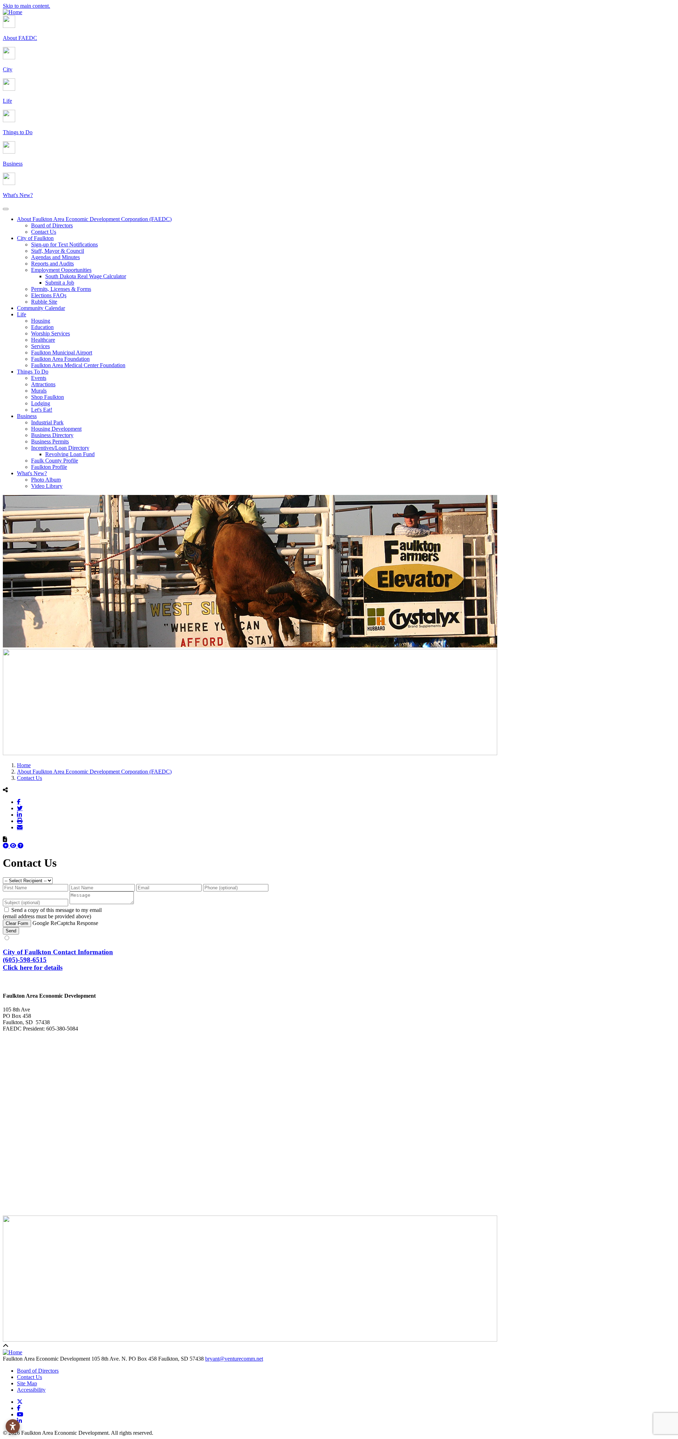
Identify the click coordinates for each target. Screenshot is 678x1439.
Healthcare (43, 340)
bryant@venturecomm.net (234, 1359)
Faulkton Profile (49, 467)
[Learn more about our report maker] (20, 846)
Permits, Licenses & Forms (61, 289)
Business (27, 416)
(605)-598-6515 (25, 959)
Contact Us (43, 232)
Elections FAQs (48, 295)
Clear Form (17, 923)
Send (11, 930)
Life (21, 314)
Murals (39, 391)
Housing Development (56, 429)
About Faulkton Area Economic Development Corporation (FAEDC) (94, 219)
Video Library (47, 486)
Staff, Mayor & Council (57, 251)
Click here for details (33, 967)
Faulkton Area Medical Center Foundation (78, 365)
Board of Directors (52, 225)
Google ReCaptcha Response (65, 923)
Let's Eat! (41, 410)
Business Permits (50, 441)
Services (40, 346)
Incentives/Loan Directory (60, 448)
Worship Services (50, 333)
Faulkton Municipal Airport (61, 353)
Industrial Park (47, 422)
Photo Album (46, 480)
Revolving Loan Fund (70, 454)
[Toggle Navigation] (5, 209)
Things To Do (32, 372)
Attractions (43, 384)
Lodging (40, 403)
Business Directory (52, 435)
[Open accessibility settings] (13, 1426)
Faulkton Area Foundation (60, 359)
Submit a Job (59, 283)
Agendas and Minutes (55, 257)
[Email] (20, 827)
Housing (40, 321)
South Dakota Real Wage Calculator (85, 276)
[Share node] (5, 790)
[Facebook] (18, 802)
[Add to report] (6, 846)
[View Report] (14, 846)
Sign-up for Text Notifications (64, 244)
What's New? (32, 473)
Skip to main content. (26, 6)
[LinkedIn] (19, 814)
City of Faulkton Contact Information (58, 952)
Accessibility (31, 1390)
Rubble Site (44, 302)
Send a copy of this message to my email (56, 910)
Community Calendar (41, 308)
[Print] (20, 821)
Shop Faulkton (47, 397)
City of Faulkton (35, 238)
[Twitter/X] (20, 808)
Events (38, 378)
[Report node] (5, 839)
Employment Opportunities (61, 270)
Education (42, 327)
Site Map (27, 1383)
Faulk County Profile (54, 461)
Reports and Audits (52, 264)
